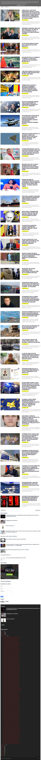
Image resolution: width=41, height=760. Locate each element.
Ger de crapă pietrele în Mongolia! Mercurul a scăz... (11, 674)
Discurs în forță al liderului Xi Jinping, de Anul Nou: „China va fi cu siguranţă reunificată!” (31, 59)
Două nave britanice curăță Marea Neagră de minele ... (12, 706)
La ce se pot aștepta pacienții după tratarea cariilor (16, 557)
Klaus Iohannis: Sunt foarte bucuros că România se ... (11, 730)
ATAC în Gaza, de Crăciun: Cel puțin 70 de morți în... (11, 659)
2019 (3, 748)
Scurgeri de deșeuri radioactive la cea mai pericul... (11, 716)
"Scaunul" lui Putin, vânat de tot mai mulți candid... (11, 669)
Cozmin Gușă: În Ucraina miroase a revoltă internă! (11, 720)
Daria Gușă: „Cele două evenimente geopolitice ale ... (11, 636)
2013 (3, 755)
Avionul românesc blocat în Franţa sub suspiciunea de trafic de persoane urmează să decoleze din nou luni (31, 313)
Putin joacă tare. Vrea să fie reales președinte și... (11, 701)
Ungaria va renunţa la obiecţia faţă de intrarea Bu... (11, 672)
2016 (3, 752)
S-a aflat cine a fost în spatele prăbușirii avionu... (11, 661)
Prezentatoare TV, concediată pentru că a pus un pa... (12, 648)
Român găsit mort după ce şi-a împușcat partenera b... (12, 687)
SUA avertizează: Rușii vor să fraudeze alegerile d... (11, 717)
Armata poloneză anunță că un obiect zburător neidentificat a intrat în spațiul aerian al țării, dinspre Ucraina (31, 136)
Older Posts (38, 510)
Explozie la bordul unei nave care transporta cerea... (11, 649)
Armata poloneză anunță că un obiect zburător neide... (12, 645)
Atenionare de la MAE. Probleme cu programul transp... (12, 737)
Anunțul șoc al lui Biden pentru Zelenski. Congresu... (11, 700)
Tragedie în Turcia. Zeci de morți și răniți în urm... (11, 656)
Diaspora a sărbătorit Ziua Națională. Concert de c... (11, 740)
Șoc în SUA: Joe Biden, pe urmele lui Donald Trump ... (11, 696)
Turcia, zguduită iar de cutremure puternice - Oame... (11, 719)
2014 (3, 754)
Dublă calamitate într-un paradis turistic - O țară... (11, 713)
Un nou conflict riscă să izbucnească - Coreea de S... (11, 697)
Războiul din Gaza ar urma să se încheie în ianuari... (11, 715)
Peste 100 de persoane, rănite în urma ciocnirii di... (11, 685)
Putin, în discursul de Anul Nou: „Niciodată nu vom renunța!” (30, 45)
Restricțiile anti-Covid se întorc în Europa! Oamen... (11, 703)
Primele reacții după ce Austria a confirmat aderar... (11, 642)
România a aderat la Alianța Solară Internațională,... (11, 731)
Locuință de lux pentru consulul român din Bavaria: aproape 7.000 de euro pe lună (29, 227)
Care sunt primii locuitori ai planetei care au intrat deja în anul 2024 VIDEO (31, 73)
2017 (3, 751)
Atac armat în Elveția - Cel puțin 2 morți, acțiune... (11, 702)
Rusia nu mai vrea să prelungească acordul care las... (11, 679)
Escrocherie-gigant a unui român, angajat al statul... (11, 663)
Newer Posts (3, 510)
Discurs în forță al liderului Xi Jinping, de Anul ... (10, 639)
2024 (3, 633)
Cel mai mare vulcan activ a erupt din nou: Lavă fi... (11, 733)
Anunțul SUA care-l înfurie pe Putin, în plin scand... (11, 705)
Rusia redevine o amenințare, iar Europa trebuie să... (11, 683)
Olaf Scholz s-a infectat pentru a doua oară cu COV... (11, 676)
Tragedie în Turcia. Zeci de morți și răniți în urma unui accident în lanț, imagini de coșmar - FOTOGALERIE (30, 284)
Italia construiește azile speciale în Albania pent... (11, 714)
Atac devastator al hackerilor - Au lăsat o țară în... (11, 675)
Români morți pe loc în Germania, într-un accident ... (11, 712)
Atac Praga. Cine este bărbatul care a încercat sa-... (11, 665)
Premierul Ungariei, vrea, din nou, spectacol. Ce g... (11, 637)
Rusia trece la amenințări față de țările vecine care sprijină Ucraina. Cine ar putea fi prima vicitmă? (30, 213)
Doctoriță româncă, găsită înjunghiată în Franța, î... (11, 718)
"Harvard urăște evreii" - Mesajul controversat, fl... (11, 711)
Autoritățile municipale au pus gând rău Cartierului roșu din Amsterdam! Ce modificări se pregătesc (30, 498)
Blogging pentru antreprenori (11, 520)
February (4, 744)
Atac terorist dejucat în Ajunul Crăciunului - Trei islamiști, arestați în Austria (31, 341)
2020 (3, 747)
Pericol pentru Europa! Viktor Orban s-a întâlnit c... (11, 707)
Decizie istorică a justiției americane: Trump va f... (11, 739)
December (5, 635)
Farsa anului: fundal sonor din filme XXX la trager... (11, 727)
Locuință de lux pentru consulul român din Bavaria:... (11, 651)
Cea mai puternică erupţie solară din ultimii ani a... (11, 682)
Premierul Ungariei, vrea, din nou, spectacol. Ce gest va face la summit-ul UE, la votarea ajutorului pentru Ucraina (31, 31)
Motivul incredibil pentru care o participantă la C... (11, 643)
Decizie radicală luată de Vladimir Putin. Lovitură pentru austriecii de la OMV (30, 484)
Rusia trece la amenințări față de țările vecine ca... (11, 650)
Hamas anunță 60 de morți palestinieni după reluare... (11, 743)
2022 (3, 745)
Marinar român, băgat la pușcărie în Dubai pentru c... (11, 662)
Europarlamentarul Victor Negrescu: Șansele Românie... (12, 729)
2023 (3, 634)
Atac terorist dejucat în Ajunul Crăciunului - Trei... (11, 660)
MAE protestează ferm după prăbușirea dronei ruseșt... (12, 689)
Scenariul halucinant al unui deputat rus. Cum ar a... (11, 692)
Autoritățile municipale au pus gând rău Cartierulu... (11, 671)
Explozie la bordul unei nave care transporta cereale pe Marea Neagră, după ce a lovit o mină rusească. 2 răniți (31, 199)
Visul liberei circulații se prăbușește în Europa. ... (11, 738)
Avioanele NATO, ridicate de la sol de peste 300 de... (11, 644)
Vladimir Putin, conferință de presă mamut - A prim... (11, 691)
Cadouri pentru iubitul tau (6, 554)
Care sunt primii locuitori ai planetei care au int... (11, 641)
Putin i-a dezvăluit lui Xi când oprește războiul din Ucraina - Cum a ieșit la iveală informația (30, 241)
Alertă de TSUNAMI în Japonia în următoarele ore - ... (11, 732)
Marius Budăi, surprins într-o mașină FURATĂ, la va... (11, 678)
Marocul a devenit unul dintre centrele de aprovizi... (11, 673)
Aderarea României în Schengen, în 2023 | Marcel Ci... (11, 686)
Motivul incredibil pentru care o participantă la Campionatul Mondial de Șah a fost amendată (30, 103)
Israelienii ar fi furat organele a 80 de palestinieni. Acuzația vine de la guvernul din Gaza (30, 270)
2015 (3, 753)
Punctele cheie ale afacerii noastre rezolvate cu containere (17, 549)
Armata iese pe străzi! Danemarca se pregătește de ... (12, 726)
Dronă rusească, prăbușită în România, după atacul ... (11, 693)
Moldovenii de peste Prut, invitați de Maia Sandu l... (11, 684)
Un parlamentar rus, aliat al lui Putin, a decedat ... (11, 646)
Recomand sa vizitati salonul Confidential (9, 536)
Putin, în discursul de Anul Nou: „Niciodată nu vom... (11, 638)
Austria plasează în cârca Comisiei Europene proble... (11, 704)
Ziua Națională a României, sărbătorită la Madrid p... (11, 742)
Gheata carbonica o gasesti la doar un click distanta (16, 539)
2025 (3, 632)
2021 (3, 746)
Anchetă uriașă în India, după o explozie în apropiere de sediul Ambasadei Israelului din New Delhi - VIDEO (31, 256)
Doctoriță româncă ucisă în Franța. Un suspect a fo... (11, 710)
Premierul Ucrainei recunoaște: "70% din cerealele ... (11, 698)
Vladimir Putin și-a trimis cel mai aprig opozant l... (11, 657)
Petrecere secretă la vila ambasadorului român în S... (11, 677)
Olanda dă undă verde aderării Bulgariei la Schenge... (11, 664)
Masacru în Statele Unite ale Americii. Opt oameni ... (11, 725)
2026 (3, 631)
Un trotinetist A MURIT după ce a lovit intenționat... (11, 690)
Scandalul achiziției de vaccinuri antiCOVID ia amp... (11, 734)
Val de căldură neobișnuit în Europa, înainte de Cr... (11, 699)
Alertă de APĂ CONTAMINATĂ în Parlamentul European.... (12, 688)
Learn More (19, 5)
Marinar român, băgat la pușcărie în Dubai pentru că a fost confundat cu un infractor (30, 370)
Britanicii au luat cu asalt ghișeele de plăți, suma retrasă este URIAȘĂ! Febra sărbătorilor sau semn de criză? (30, 167)
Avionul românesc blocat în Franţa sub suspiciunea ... (11, 658)
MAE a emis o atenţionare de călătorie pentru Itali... (11, 741)
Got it (23, 5)
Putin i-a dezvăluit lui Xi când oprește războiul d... (11, 652)
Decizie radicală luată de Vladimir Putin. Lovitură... (11, 670)
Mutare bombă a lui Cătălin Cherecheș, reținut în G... (11, 728)
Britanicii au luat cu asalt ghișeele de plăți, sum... (11, 647)
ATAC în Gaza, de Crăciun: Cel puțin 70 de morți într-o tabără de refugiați (30, 327)
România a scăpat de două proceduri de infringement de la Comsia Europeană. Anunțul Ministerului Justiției (30, 453)
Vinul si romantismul (10, 525)
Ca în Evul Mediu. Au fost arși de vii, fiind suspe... (11, 724)
